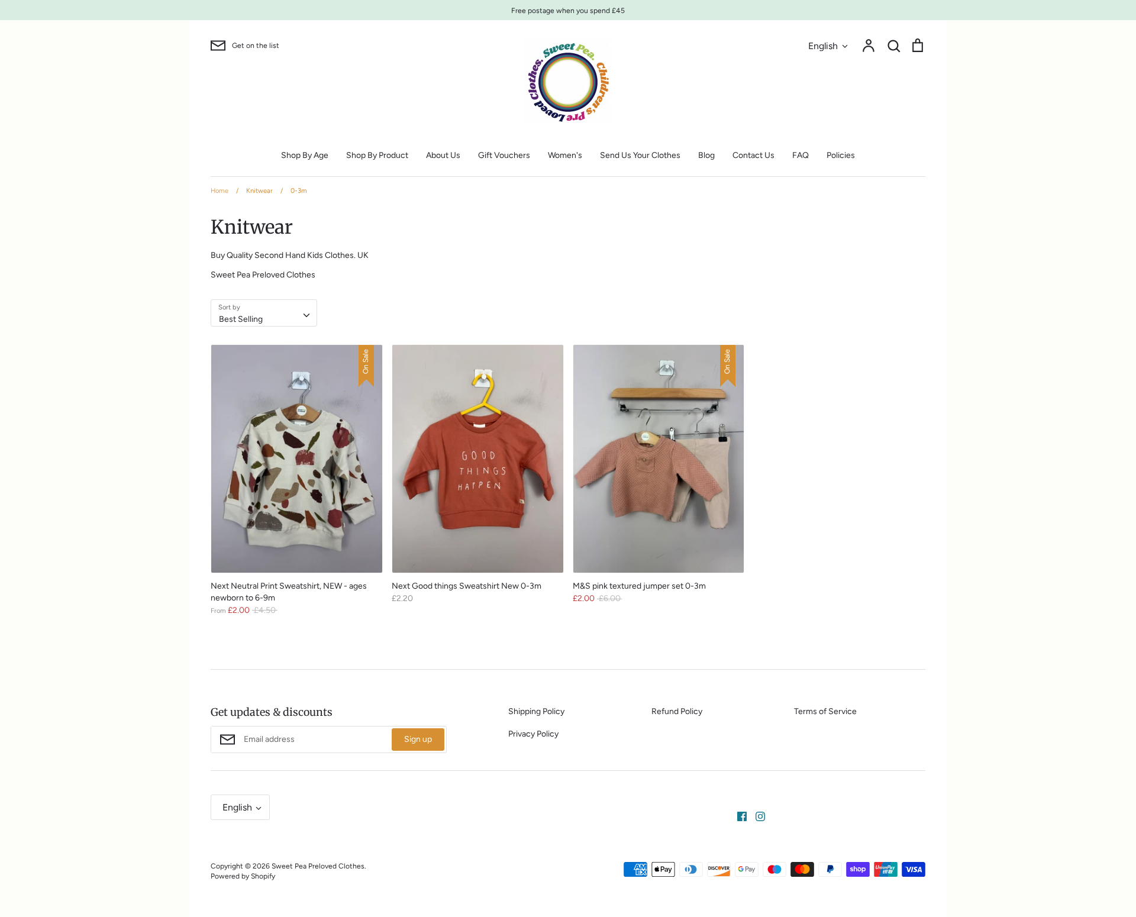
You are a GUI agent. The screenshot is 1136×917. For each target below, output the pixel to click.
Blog (706, 155)
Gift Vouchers (504, 155)
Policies (841, 155)
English (823, 45)
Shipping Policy (536, 711)
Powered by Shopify (243, 875)
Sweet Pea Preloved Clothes (318, 865)
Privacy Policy (533, 734)
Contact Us (753, 155)
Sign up (418, 739)
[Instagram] (756, 816)
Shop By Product (377, 155)
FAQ (800, 155)
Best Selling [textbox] (241, 319)
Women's (565, 155)
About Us (443, 155)
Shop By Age (304, 155)
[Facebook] (737, 816)
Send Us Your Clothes (640, 155)
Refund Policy (676, 711)
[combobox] (264, 313)
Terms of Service (825, 711)
